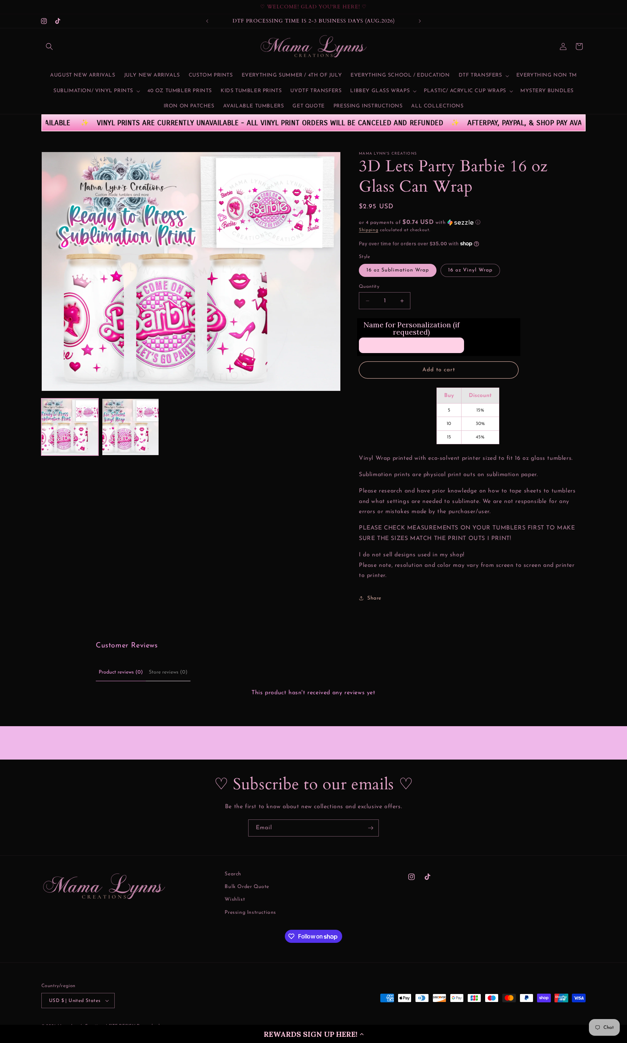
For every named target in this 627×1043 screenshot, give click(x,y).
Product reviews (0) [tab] (121, 672)
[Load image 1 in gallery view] (69, 426)
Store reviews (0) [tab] (168, 672)
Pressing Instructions (250, 912)
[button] (313, 1034)
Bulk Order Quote (247, 886)
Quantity (369, 286)
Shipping (368, 230)
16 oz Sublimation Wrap (397, 270)
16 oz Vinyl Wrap (470, 270)
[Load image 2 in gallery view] (130, 426)
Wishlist (235, 899)
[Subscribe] (370, 828)
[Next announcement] (420, 21)
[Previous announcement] (207, 21)
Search (233, 874)
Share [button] (374, 598)
